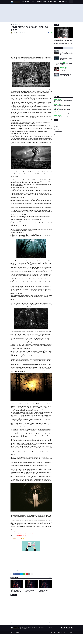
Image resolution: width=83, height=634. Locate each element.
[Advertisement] (42, 13)
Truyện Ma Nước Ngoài (58, 131)
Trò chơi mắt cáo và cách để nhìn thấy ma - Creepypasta (66, 64)
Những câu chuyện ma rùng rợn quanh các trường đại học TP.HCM (66, 53)
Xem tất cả (50, 577)
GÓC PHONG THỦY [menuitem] (53, 1)
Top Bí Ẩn (55, 124)
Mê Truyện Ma (16, 632)
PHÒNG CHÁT (60, 632)
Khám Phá (56, 126)
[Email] (29, 574)
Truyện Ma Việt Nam (18, 24)
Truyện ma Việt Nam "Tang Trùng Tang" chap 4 (65, 69)
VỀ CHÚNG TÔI (53, 632)
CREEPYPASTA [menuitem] (65, 1)
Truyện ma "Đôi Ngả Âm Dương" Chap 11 (44, 591)
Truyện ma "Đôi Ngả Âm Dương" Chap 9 (62, 116)
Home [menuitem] (23, 1)
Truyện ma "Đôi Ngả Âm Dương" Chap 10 (62, 113)
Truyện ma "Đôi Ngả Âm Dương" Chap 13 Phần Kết (16, 591)
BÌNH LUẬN (68, 47)
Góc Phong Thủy (57, 129)
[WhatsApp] (51, 33)
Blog (55, 128)
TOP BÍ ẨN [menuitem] (32, 1)
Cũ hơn (50, 622)
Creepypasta (56, 134)
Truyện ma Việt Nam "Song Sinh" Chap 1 (63, 41)
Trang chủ (12, 24)
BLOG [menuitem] (48, 1)
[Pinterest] (27, 574)
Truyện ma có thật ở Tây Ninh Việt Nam (66, 59)
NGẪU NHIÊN (58, 47)
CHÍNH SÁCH (66, 632)
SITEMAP (71, 632)
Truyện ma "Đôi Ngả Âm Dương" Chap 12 (29, 591)
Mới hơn (12, 622)
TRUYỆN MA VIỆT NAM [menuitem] (41, 1)
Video (55, 133)
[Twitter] (21, 574)
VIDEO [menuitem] (60, 1)
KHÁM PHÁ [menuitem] (27, 1)
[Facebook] (48, 33)
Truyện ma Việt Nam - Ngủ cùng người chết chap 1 (65, 75)
